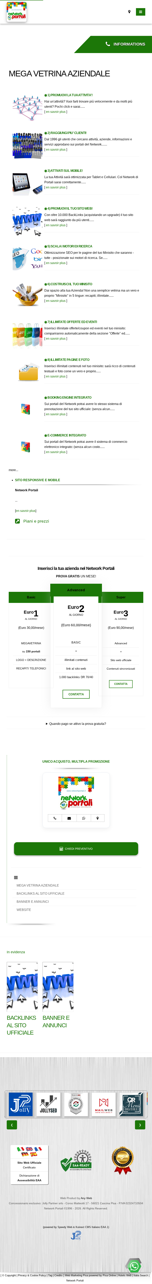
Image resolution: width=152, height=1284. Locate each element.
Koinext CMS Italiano (88, 1227)
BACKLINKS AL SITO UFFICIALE (41, 893)
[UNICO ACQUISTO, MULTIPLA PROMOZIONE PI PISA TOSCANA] (140, 1104)
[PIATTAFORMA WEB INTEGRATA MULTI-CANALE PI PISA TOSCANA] (57, 1104)
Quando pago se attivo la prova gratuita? (77, 723)
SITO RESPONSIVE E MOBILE (37, 480)
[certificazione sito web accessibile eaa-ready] (76, 1160)
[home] (17, 11)
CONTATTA (76, 694)
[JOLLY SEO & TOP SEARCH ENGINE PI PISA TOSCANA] (29, 1104)
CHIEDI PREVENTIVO (78, 848)
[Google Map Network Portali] (129, 12)
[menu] (140, 12)
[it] (21, 1149)
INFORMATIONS (127, 44)
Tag (50, 1275)
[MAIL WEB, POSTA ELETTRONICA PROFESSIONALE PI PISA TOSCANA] (85, 1104)
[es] (34, 1154)
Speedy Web (65, 1227)
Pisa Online (109, 1275)
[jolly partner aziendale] (76, 1235)
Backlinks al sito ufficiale (21, 1025)
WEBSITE (24, 909)
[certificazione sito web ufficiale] (123, 1160)
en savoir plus (56, 111)
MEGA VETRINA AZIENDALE (38, 885)
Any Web (86, 1198)
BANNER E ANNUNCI (33, 901)
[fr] (38, 1149)
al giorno (31, 619)
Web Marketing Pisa (76, 1275)
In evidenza (16, 952)
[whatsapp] (134, 1266)
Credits (58, 1275)
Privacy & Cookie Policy (32, 1275)
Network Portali (75, 1280)
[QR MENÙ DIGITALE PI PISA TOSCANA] (112, 1104)
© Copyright (9, 1275)
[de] (25, 1154)
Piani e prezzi (34, 521)
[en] (29, 1149)
